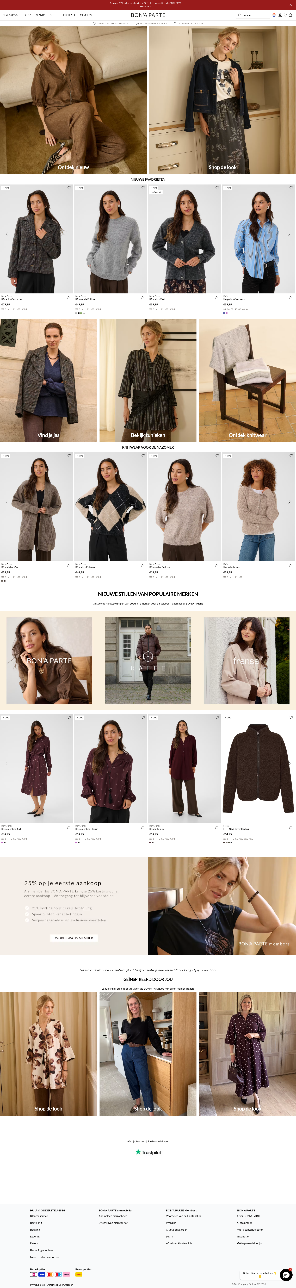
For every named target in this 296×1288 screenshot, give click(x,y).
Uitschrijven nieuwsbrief (113, 1222)
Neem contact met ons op (45, 1257)
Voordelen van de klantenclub (183, 1215)
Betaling (35, 1229)
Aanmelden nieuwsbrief (113, 1215)
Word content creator (250, 1229)
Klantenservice (39, 1215)
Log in (169, 1236)
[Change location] (274, 15)
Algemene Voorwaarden (60, 1284)
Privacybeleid (37, 1284)
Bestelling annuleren (42, 1250)
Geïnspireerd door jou (250, 1243)
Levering (35, 1236)
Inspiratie (243, 1236)
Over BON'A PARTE (249, 1215)
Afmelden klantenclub (179, 1243)
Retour (34, 1243)
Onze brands (244, 1222)
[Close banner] (290, 4)
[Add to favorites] (69, 188)
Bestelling (36, 1222)
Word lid (171, 1222)
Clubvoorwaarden (176, 1229)
